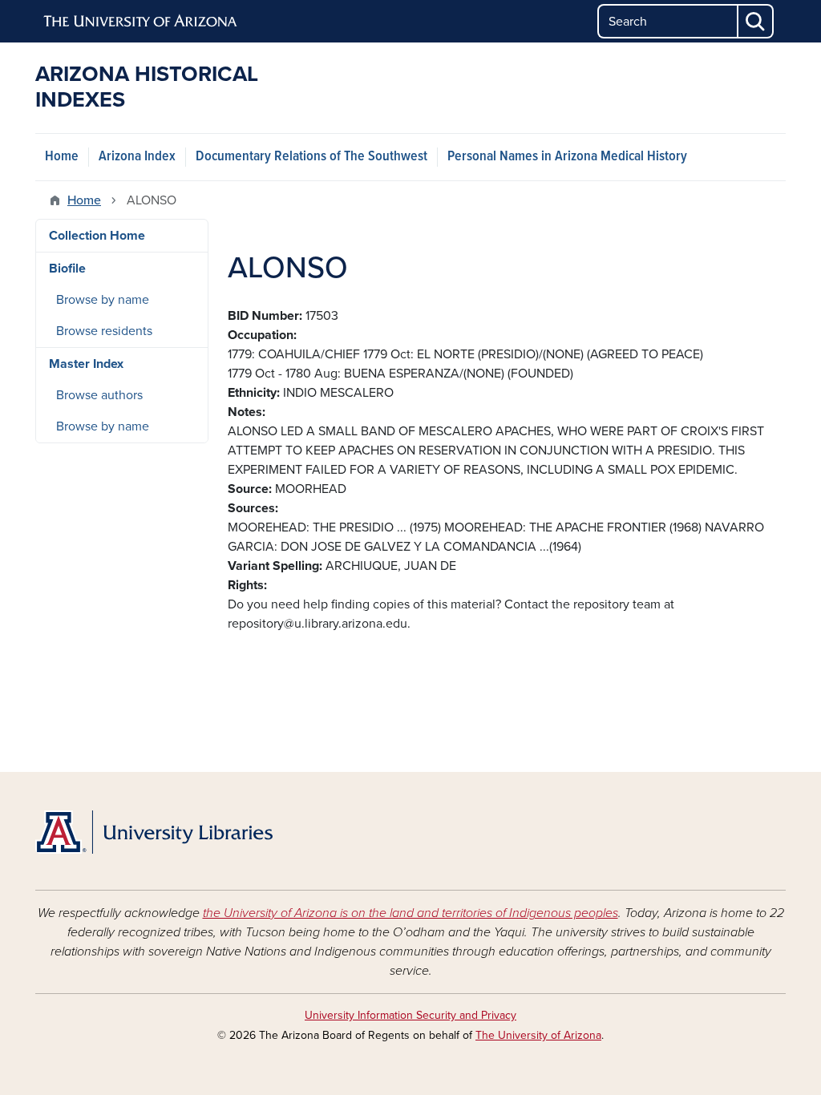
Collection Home (97, 236)
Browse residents (104, 331)
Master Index (86, 364)
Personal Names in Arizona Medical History (567, 156)
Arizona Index (137, 156)
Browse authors (99, 395)
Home (62, 156)
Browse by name (102, 300)
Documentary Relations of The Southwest (311, 156)
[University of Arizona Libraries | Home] (154, 832)
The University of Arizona (538, 1035)
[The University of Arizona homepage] (141, 22)
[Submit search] (756, 21)
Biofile (67, 269)
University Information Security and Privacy (410, 1015)
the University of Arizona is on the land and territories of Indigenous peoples (410, 913)
